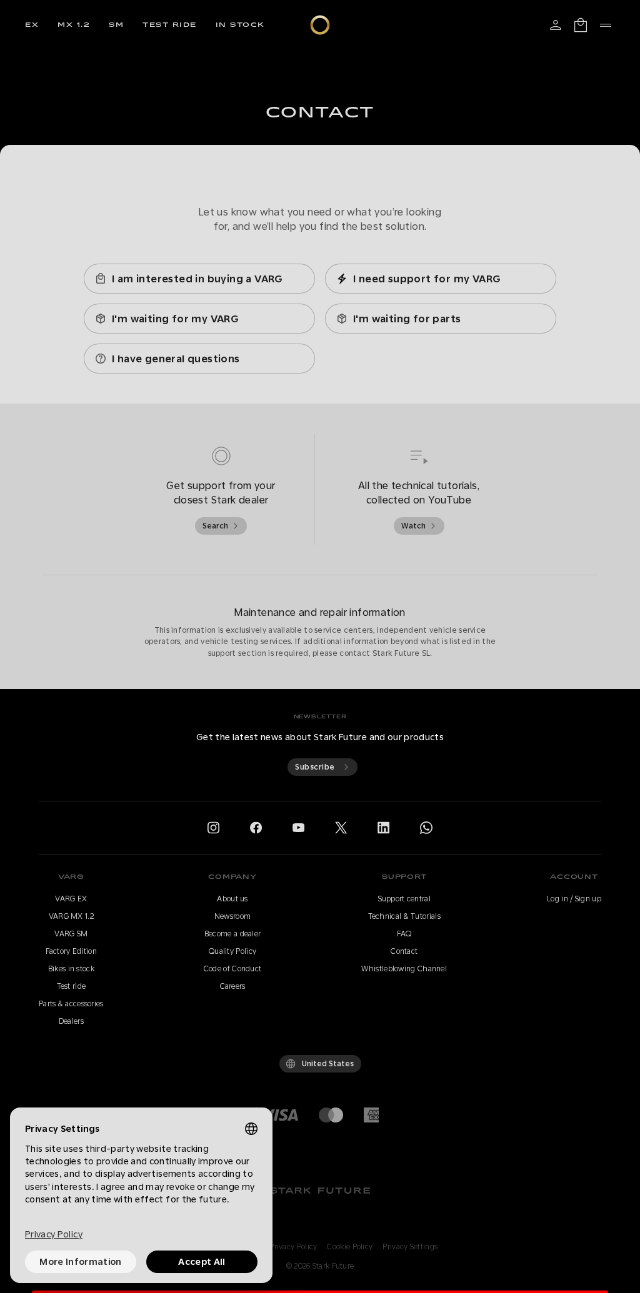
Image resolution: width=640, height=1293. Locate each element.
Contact (404, 951)
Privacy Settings (410, 1246)
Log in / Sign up (574, 899)
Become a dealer (232, 934)
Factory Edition (72, 951)
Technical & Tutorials (404, 916)
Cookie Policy (349, 1246)
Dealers (71, 1021)
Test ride (169, 25)
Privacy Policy (293, 1246)
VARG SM (71, 934)
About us (232, 899)
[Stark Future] (320, 25)
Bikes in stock (71, 969)
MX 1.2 (74, 25)
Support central (404, 899)
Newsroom (232, 916)
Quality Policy (232, 951)
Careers (233, 986)
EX (32, 25)
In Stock (240, 25)
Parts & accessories (71, 1004)
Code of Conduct (233, 969)
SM (116, 25)
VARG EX (71, 899)
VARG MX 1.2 (71, 916)
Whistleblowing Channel (404, 969)
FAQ (404, 934)
